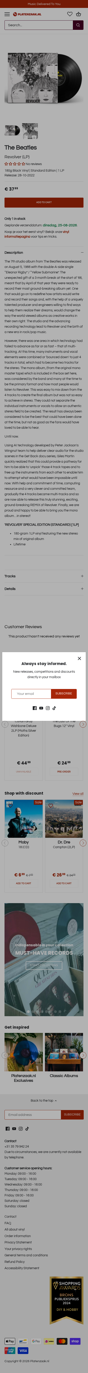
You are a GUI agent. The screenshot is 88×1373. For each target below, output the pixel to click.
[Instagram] (48, 707)
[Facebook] (35, 707)
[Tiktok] (54, 707)
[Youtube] (41, 707)
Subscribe (64, 693)
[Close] (79, 658)
